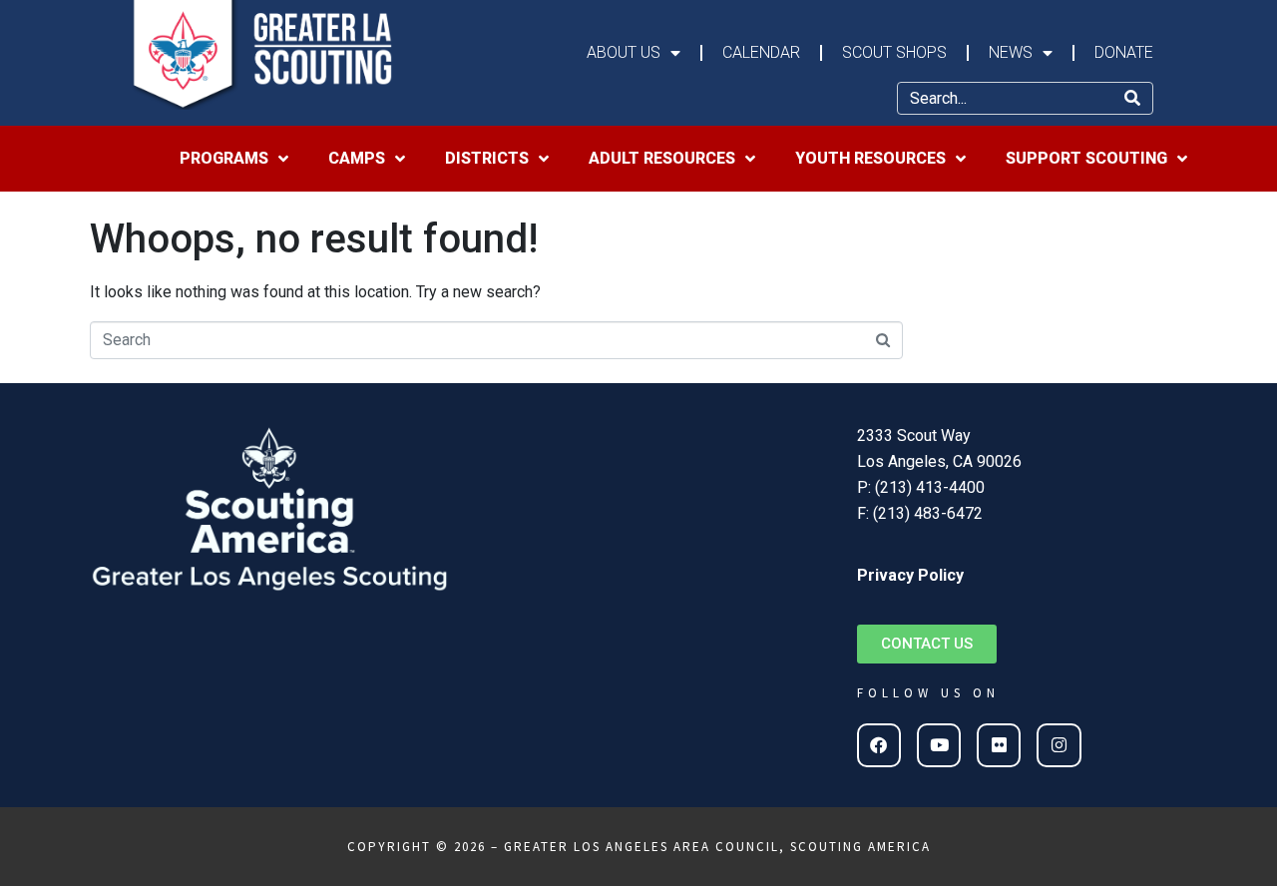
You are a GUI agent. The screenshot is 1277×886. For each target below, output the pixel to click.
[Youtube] (939, 745)
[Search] (1132, 98)
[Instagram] (1058, 745)
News (1011, 52)
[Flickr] (999, 745)
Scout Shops (894, 52)
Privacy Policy (910, 575)
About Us (623, 52)
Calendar (761, 52)
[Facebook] (879, 745)
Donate (1123, 52)
